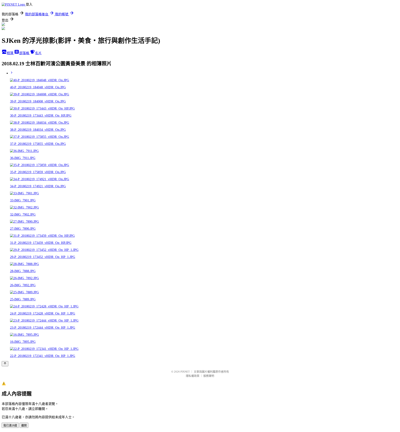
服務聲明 (208, 375)
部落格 (24, 53)
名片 (38, 53)
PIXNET (185, 371)
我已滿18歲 (10, 425)
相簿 (10, 53)
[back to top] (5, 363)
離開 (24, 425)
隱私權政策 (192, 375)
